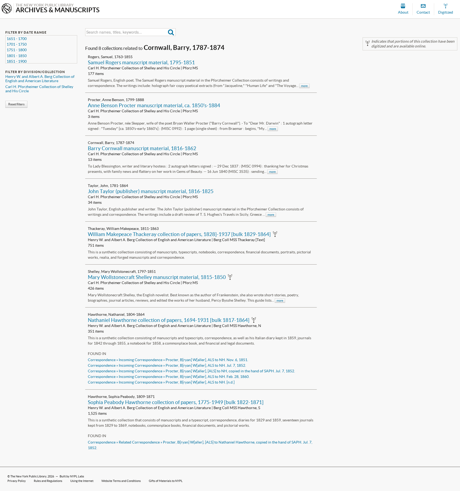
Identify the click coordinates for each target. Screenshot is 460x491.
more (304, 85)
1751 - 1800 (17, 50)
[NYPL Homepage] (7, 9)
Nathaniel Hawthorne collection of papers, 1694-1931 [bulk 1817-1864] (168, 320)
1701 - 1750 (17, 44)
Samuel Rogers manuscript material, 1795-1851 (141, 62)
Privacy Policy (16, 480)
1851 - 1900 (17, 61)
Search (171, 32)
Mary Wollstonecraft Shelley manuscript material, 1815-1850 (157, 277)
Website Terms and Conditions (121, 480)
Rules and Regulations (48, 480)
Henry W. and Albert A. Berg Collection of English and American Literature (40, 78)
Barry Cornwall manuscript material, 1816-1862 (142, 148)
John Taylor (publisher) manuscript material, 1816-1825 (150, 191)
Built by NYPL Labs (72, 476)
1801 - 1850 (17, 56)
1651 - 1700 (17, 39)
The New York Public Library (28, 476)
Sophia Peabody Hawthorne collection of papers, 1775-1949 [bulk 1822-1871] (176, 402)
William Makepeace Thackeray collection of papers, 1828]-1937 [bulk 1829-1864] (179, 234)
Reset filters (16, 104)
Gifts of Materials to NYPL (166, 480)
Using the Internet (81, 480)
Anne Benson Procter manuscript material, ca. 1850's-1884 (154, 105)
